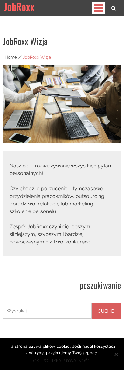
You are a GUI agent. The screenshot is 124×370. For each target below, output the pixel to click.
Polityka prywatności (66, 361)
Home (11, 57)
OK (36, 361)
